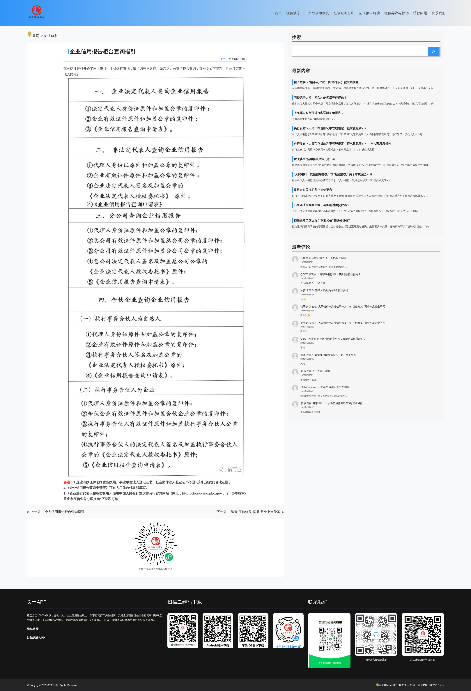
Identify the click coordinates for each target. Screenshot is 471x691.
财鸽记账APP (36, 637)
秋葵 (303, 290)
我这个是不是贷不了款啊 (331, 258)
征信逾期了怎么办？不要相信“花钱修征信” (322, 220)
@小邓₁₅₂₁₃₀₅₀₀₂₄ (310, 387)
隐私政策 (33, 628)
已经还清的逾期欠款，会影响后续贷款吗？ (322, 205)
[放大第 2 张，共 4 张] (228, 618)
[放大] (173, 526)
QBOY (304, 274)
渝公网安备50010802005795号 (397, 685)
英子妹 (304, 306)
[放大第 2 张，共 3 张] (392, 618)
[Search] (434, 51)
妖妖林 (304, 258)
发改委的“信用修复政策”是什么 (314, 159)
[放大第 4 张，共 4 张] (299, 618)
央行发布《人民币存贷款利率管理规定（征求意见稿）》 (330, 128)
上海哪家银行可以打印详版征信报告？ (319, 112)
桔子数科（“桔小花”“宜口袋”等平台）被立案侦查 (326, 82)
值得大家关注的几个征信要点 (313, 189)
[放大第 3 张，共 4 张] (263, 618)
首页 (35, 36)
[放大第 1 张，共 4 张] (193, 618)
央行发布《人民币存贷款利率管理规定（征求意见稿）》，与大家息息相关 (342, 143)
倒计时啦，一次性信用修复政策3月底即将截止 (338, 403)
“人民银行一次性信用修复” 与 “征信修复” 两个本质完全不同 (333, 174)
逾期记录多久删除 (339, 387)
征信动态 (50, 36)
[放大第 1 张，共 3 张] (346, 618)
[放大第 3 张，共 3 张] (439, 618)
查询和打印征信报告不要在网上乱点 (335, 354)
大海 (303, 354)
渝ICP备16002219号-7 (431, 685)
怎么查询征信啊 (321, 371)
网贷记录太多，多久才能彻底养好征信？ (320, 97)
